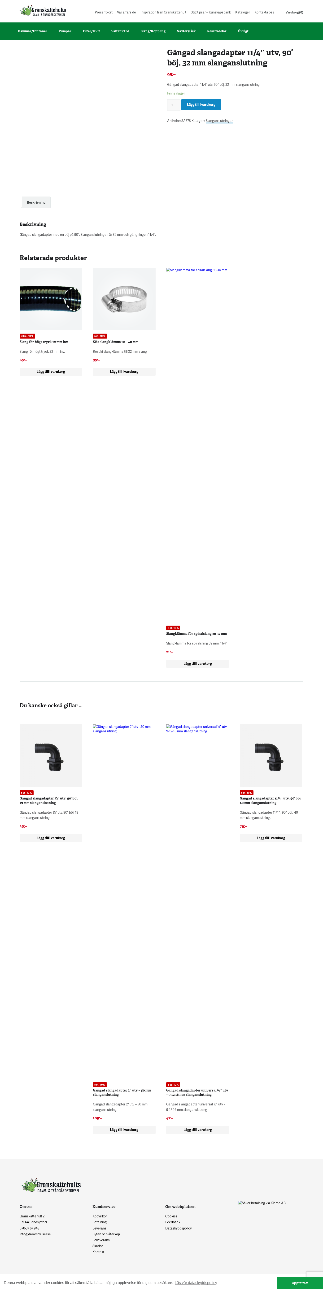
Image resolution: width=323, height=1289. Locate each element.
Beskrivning (36, 202)
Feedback (172, 1222)
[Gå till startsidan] (42, 10)
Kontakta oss (264, 12)
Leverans (99, 1228)
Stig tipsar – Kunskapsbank (211, 12)
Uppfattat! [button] (300, 1283)
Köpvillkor (99, 1216)
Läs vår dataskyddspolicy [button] (196, 1283)
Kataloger (242, 12)
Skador (97, 1246)
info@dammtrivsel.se (35, 1234)
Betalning (99, 1222)
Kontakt (98, 1252)
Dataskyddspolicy (178, 1228)
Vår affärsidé (126, 12)
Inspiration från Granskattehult (163, 12)
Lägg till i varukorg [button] (51, 371)
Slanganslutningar (219, 120)
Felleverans (101, 1240)
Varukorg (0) (294, 12)
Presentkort (104, 12)
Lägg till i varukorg (201, 104)
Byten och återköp (106, 1234)
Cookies (171, 1216)
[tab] (36, 202)
